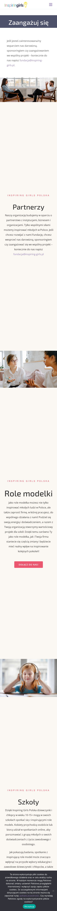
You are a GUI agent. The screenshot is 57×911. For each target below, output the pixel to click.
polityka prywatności (29, 895)
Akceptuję (29, 906)
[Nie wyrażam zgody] (53, 890)
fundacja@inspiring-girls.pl (28, 254)
